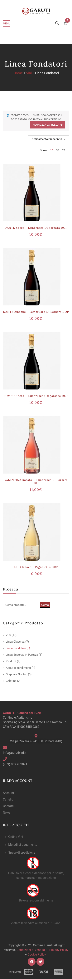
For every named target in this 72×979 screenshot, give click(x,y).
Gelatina (11, 681)
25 (51, 150)
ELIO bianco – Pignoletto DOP (36, 567)
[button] (36, 837)
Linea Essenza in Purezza (22, 654)
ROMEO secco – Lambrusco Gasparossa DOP (36, 396)
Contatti (8, 806)
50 (57, 150)
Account (8, 793)
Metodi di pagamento (22, 844)
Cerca (45, 605)
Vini (29, 73)
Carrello (8, 799)
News (6, 812)
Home (18, 73)
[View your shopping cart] (65, 24)
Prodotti (11, 661)
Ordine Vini (15, 837)
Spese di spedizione (21, 852)
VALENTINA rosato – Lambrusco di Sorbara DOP (36, 481)
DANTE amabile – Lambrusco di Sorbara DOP (36, 312)
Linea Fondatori (16, 648)
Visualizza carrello (45, 124)
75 (63, 150)
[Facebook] (32, 962)
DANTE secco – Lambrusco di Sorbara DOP (36, 227)
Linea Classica (15, 641)
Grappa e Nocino (16, 674)
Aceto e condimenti (18, 668)
